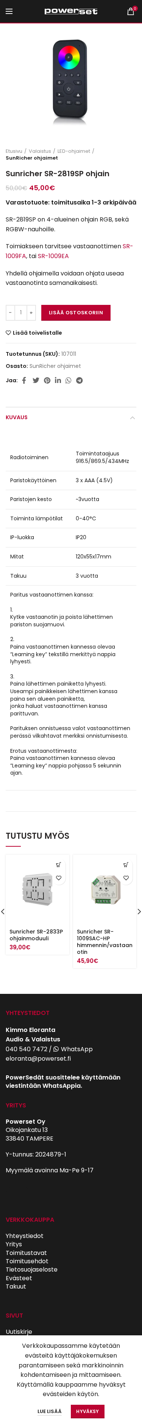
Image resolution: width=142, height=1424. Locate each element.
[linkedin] (58, 380)
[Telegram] (79, 380)
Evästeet (19, 1278)
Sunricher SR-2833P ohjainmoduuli (36, 935)
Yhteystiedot (25, 1236)
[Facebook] (25, 380)
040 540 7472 (26, 1049)
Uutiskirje (19, 1331)
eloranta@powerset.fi (38, 1058)
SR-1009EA (53, 256)
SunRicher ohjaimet (32, 158)
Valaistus (40, 151)
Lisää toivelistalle (37, 332)
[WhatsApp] (68, 380)
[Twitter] (36, 380)
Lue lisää (49, 1411)
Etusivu (14, 151)
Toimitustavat (26, 1253)
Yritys (14, 1244)
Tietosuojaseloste (32, 1269)
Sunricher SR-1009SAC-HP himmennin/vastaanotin (105, 941)
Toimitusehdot (27, 1261)
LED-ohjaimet (74, 151)
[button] (59, 865)
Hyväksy (87, 1411)
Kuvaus (17, 417)
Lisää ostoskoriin (76, 312)
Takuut (16, 1286)
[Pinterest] (47, 380)
